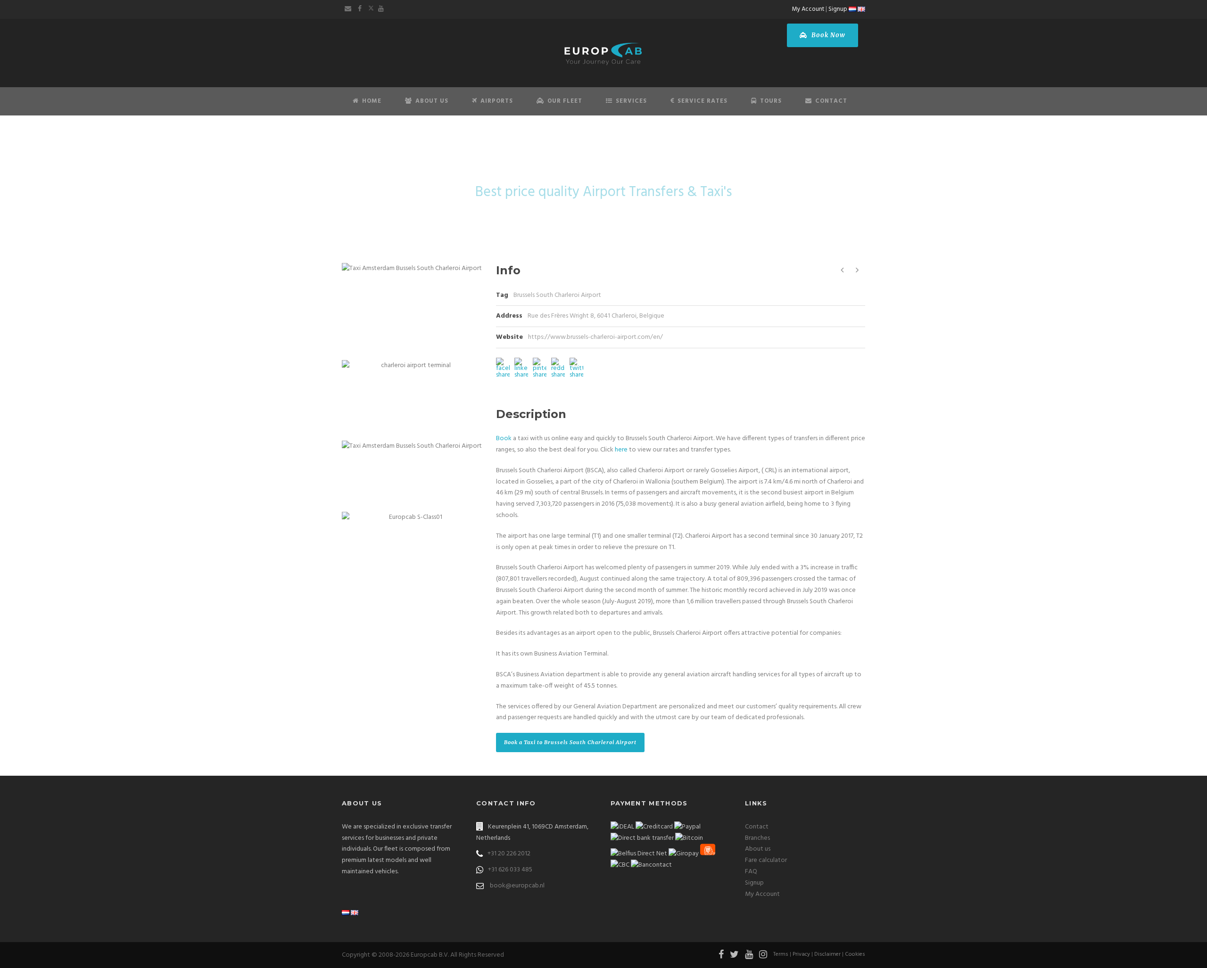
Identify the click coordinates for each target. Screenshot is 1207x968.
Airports (496, 101)
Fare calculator (766, 860)
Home (371, 101)
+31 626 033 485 (510, 869)
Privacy (801, 954)
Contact (831, 101)
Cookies (855, 954)
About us (757, 849)
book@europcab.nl (517, 885)
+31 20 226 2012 (509, 853)
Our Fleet (564, 101)
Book (504, 438)
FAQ (751, 871)
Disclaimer (827, 954)
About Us (431, 101)
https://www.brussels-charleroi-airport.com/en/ (595, 337)
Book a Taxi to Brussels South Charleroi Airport (570, 742)
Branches (757, 838)
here (621, 449)
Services (631, 101)
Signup (837, 9)
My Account (808, 9)
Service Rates (703, 101)
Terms (780, 954)
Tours (771, 101)
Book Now (827, 35)
